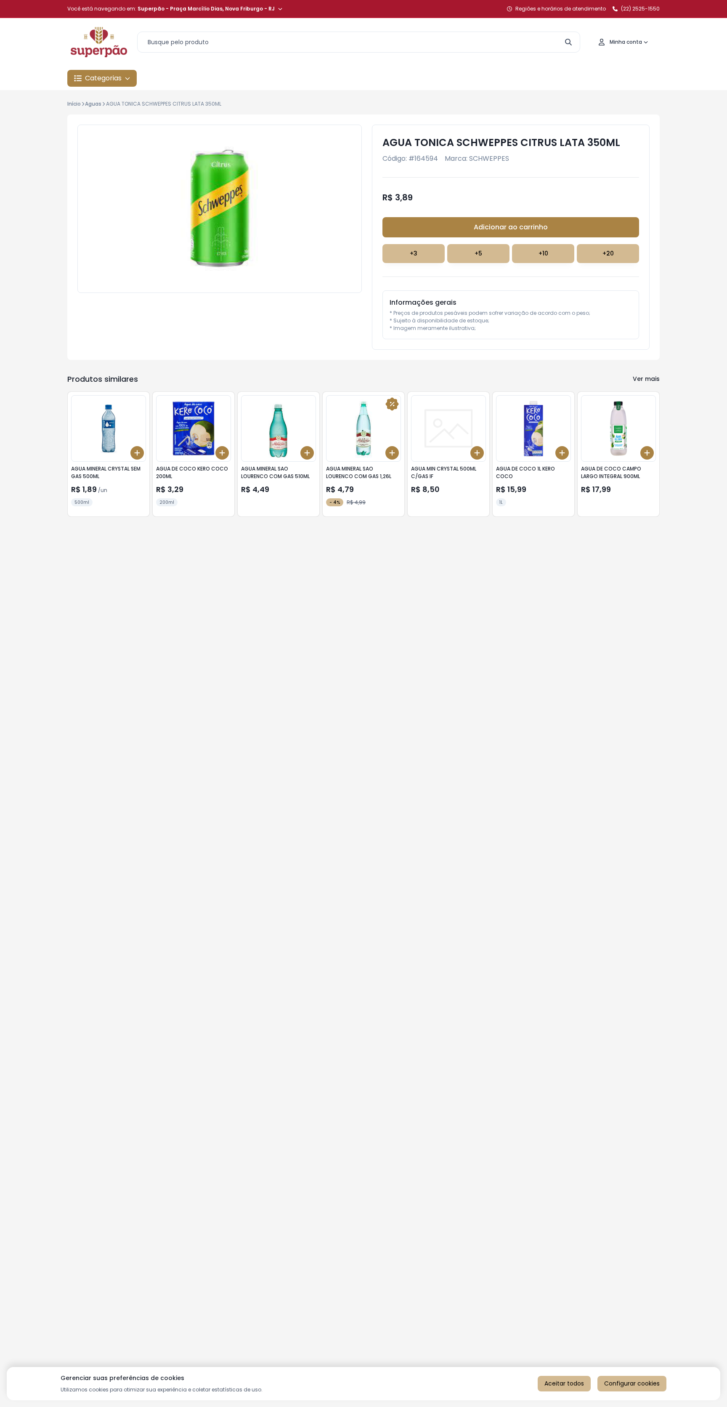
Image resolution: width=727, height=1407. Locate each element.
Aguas (93, 103)
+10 (543, 253)
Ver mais (646, 379)
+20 (608, 253)
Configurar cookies (632, 1383)
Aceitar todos (564, 1383)
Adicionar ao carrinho (511, 227)
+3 (413, 253)
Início (74, 103)
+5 (478, 253)
